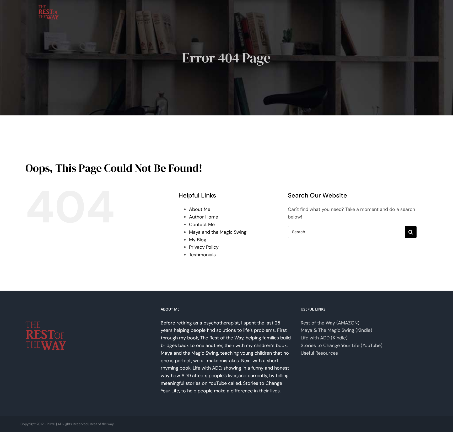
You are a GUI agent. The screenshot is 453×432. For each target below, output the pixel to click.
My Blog (197, 240)
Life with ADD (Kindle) (324, 338)
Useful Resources (319, 353)
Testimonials (202, 255)
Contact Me (202, 224)
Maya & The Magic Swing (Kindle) (336, 330)
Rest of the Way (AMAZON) (330, 323)
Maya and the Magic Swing (217, 232)
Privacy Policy (204, 247)
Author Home (203, 217)
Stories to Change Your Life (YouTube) (341, 345)
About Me (199, 209)
